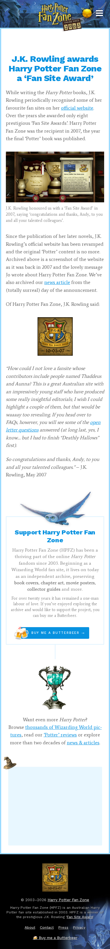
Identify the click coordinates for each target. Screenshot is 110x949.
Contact (47, 927)
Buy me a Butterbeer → (53, 632)
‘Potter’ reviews (60, 735)
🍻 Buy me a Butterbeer (55, 938)
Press (63, 927)
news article (57, 282)
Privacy (79, 927)
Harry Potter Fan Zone (68, 900)
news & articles (83, 742)
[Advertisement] (55, 41)
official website (77, 108)
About (30, 927)
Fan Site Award (80, 917)
